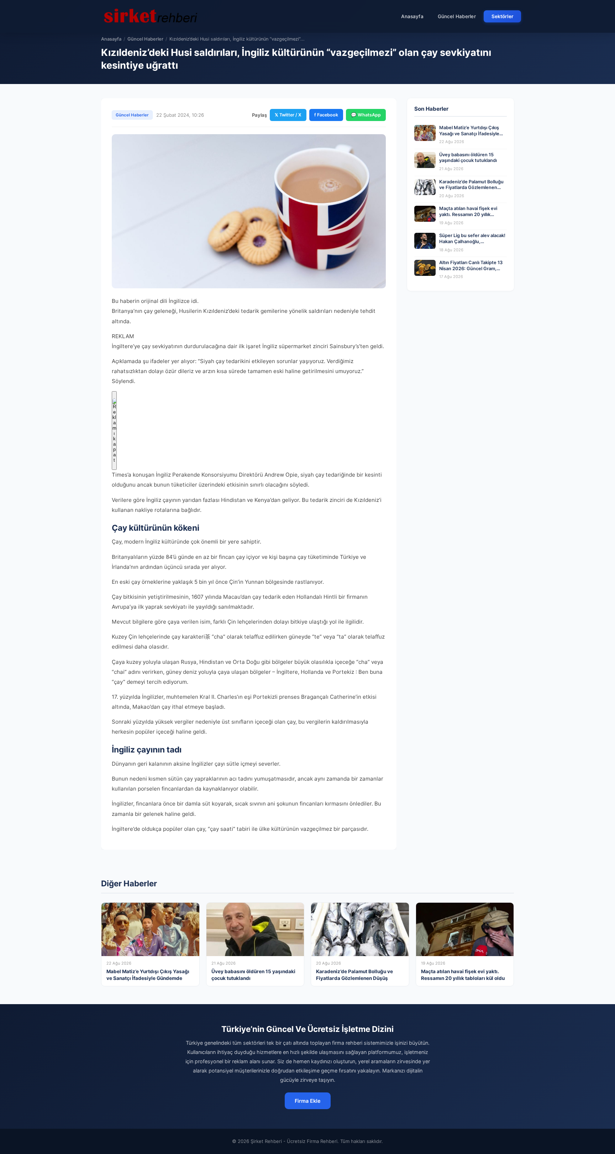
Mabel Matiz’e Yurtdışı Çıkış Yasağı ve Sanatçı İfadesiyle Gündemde (469, 133)
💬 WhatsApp (366, 114)
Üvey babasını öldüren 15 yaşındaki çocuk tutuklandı (468, 157)
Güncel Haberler (457, 16)
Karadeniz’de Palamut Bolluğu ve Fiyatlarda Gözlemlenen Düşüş (471, 187)
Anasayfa (412, 16)
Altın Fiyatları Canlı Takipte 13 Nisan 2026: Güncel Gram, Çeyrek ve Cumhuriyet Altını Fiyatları (471, 271)
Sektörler (502, 16)
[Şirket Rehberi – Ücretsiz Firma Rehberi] (150, 16)
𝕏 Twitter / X (288, 114)
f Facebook (326, 114)
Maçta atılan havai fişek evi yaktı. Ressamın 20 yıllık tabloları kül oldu (468, 214)
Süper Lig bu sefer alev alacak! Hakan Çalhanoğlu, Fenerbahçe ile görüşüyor (472, 241)
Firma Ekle (308, 1101)
